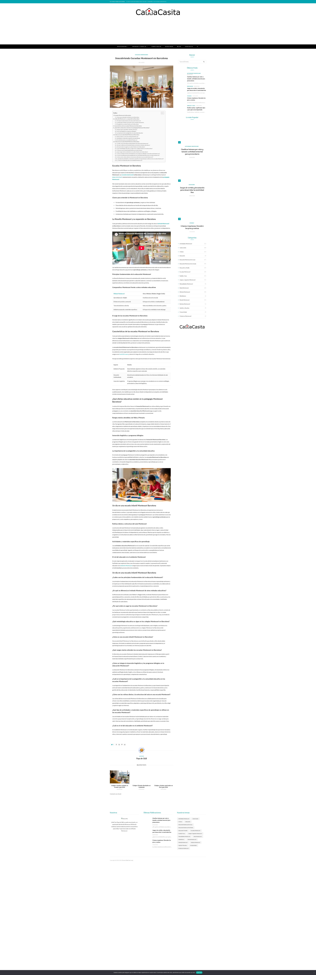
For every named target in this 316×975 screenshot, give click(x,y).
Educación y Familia (184, 267)
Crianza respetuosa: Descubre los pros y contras (192, 227)
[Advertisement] (158, 32)
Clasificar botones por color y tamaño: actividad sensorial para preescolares (147, 1)
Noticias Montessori (185, 304)
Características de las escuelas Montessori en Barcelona (128, 126)
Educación (190, 86)
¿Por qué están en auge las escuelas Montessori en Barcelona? (131, 147)
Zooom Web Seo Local (127, 860)
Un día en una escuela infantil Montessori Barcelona (126, 134)
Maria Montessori (184, 288)
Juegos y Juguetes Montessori (187, 280)
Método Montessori (119, 293)
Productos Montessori (185, 316)
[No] (314, 972)
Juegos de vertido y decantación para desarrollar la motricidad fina (192, 190)
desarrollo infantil (117, 177)
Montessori (122, 46)
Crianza (189, 96)
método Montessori (163, 223)
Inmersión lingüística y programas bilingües (126, 131)
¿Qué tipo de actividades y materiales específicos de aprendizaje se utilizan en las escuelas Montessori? (140, 158)
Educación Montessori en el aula (188, 263)
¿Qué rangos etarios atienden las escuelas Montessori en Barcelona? (132, 152)
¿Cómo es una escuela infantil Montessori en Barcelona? (129, 150)
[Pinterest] (101, 125)
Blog (179, 46)
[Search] (197, 46)
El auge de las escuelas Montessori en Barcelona (128, 124)
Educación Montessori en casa (187, 259)
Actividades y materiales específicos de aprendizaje (128, 138)
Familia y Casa (191, 105)
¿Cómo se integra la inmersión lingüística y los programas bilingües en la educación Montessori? (138, 153)
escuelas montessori (127, 175)
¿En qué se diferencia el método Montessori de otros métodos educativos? (133, 145)
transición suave (123, 354)
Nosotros (169, 46)
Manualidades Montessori (186, 284)
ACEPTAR (199, 972)
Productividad (183, 312)
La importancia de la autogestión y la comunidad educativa (130, 133)
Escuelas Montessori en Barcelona (122, 115)
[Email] (101, 129)
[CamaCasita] (158, 11)
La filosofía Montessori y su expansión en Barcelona (126, 119)
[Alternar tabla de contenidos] (162, 113)
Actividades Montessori (194, 73)
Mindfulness (183, 296)
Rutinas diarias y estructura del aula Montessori (127, 136)
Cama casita (156, 46)
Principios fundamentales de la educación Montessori (129, 120)
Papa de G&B (141, 758)
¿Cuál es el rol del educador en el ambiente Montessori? (129, 160)
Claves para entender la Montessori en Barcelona (128, 117)
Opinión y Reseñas (184, 308)
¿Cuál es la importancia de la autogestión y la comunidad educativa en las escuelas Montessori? (138, 155)
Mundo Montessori (184, 300)
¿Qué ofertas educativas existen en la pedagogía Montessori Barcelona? (131, 127)
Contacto (189, 46)
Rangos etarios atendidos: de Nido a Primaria (127, 129)
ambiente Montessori (126, 565)
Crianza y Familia (139, 46)
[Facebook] (101, 117)
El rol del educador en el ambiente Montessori (127, 140)
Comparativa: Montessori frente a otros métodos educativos (130, 122)
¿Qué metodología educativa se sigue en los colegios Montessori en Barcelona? (134, 148)
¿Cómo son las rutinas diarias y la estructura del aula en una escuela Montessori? (135, 157)
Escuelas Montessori (141, 54)
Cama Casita (183, 247)
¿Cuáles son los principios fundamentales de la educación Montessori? (132, 143)
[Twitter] (101, 121)
